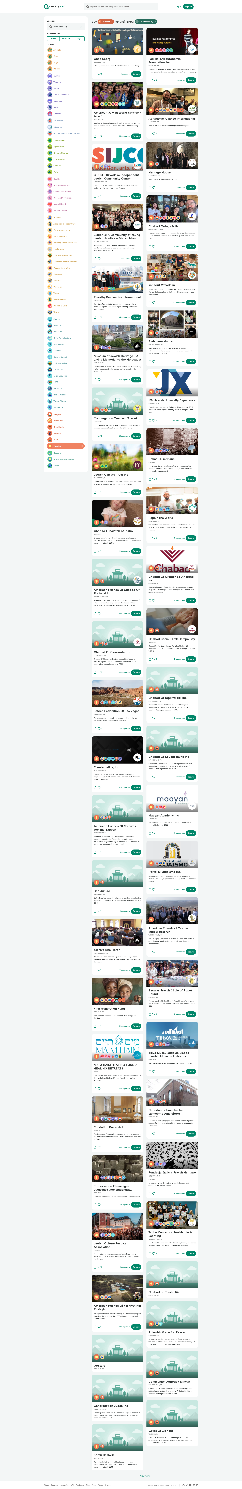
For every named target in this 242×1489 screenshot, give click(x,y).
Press (94, 1485)
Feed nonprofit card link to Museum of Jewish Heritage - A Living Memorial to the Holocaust (117, 350)
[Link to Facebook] (184, 1485)
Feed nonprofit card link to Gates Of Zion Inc (167, 1423)
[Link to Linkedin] (190, 1485)
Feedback (80, 1485)
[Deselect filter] (112, 21)
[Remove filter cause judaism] (82, 446)
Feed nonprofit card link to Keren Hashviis (111, 1447)
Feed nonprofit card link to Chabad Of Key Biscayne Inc (172, 749)
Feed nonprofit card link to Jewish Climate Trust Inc (115, 465)
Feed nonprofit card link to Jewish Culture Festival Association (115, 1237)
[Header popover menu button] (196, 6)
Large (78, 38)
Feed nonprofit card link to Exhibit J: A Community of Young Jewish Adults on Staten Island (116, 228)
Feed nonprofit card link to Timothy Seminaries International (113, 289)
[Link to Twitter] (194, 1485)
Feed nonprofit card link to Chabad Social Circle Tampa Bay (172, 631)
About (46, 1485)
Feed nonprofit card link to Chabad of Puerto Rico (169, 1280)
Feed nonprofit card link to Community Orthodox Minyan (169, 1373)
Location (51, 21)
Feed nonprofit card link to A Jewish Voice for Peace (170, 1324)
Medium (66, 38)
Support (54, 1485)
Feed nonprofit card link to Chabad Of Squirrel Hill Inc (171, 690)
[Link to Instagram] (187, 1485)
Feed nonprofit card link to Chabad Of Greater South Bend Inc (171, 570)
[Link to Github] (197, 1485)
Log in (178, 6)
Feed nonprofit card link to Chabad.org (110, 48)
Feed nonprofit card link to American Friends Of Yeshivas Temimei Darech (114, 821)
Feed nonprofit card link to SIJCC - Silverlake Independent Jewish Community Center (113, 167)
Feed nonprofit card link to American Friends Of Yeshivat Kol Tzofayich (114, 1298)
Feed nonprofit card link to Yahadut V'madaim (167, 276)
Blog (87, 1485)
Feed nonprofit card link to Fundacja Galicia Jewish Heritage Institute (170, 1165)
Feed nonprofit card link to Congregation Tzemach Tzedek (115, 409)
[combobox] (66, 26)
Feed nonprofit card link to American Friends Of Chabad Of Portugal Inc (114, 583)
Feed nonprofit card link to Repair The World (167, 510)
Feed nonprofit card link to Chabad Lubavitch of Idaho (117, 523)
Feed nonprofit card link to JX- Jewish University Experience (168, 392)
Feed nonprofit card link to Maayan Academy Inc (169, 806)
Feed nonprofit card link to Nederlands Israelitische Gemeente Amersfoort (170, 1104)
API (72, 1485)
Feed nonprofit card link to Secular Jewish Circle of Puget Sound (170, 984)
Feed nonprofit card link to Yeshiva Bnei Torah (113, 942)
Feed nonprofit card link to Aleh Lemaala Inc (166, 333)
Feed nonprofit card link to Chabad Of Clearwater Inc (116, 644)
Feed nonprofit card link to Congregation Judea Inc (116, 1398)
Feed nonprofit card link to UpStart (108, 1353)
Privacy (108, 1485)
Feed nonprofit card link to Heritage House (166, 162)
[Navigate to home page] (54, 6)
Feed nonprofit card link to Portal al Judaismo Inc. (169, 863)
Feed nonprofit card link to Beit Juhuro (110, 883)
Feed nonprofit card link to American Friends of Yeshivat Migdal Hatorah (168, 922)
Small (53, 38)
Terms (100, 1485)
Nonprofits (64, 1485)
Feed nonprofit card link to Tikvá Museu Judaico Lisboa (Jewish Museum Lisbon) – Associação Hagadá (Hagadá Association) (171, 1044)
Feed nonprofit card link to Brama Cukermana (167, 451)
